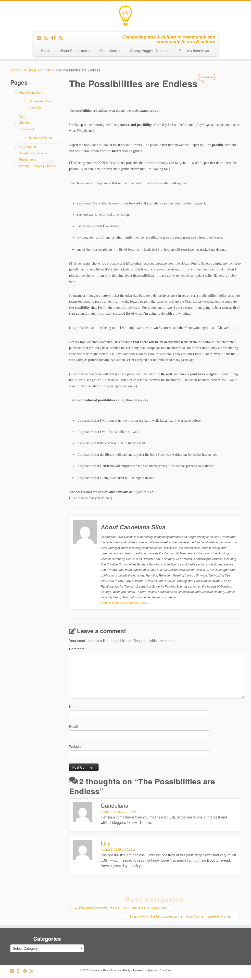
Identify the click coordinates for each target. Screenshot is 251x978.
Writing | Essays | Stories (37, 165)
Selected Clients (40, 137)
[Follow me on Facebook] (55, 37)
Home (45, 50)
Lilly (106, 843)
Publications (27, 159)
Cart (22, 116)
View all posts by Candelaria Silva (125, 603)
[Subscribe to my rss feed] (62, 37)
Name (73, 706)
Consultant (109, 50)
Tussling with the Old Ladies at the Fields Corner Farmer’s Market (182, 916)
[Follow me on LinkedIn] (40, 37)
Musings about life (38, 69)
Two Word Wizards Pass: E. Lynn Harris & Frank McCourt (120, 907)
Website (75, 746)
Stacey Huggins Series (148, 50)
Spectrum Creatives (159, 970)
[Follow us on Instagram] (47, 37)
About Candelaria (74, 50)
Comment (78, 648)
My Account (27, 146)
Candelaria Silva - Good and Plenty (109, 970)
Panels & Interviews (193, 50)
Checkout (25, 122)
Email (73, 726)
